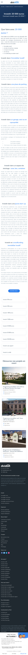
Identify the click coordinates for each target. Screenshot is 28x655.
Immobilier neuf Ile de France (7, 501)
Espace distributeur (5, 513)
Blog (2, 544)
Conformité (3, 527)
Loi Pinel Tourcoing (5, 620)
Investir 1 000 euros (8, 312)
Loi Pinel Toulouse (5, 618)
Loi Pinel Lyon (4, 612)
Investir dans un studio (6, 589)
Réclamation (4, 525)
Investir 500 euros (7, 306)
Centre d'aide (4, 521)
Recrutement (4, 542)
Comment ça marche (5, 519)
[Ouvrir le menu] (2, 2)
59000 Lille (4, 472)
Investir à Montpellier (5, 577)
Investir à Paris (4, 563)
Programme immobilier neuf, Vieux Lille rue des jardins (13, 419)
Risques (3, 531)
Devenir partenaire (5, 509)
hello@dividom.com (6, 470)
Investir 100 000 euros (8, 339)
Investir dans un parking (6, 594)
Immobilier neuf (4, 495)
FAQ (2, 523)
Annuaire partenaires (5, 511)
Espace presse (4, 540)
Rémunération (4, 529)
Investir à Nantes (5, 575)
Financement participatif (6, 585)
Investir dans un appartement (7, 587)
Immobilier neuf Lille (5, 499)
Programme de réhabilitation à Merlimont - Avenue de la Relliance (13, 450)
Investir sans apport (8, 345)
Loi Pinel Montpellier (5, 614)
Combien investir (9, 6)
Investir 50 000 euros (8, 332)
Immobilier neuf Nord (5, 497)
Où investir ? (3, 559)
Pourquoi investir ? (5, 602)
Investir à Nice (4, 579)
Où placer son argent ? (6, 606)
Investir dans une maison (6, 591)
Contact (2, 539)
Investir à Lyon (4, 565)
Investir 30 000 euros (8, 326)
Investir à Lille (4, 561)
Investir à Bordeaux (5, 573)
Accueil (2, 6)
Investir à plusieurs (5, 503)
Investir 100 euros (7, 299)
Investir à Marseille (5, 567)
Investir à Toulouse (5, 571)
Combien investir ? (5, 604)
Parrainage (3, 546)
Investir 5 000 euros (8, 319)
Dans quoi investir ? (5, 582)
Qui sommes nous (5, 537)
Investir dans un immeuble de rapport (9, 596)
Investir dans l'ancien (5, 592)
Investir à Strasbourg (5, 569)
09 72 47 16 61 (5, 468)
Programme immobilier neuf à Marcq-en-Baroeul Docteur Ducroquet (13, 387)
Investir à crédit (7, 352)
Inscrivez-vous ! (14, 290)
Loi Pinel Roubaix (5, 616)
